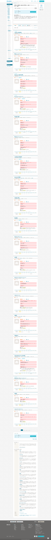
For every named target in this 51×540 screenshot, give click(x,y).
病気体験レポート (15, 527)
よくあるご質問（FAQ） (30, 526)
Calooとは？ (15, 525)
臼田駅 (19, 356)
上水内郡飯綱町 (9, 58)
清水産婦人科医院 (16, 116)
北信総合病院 (17, 32)
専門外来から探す (22, 528)
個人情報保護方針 (30, 527)
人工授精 (20, 465)
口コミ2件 (28, 281)
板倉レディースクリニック (18, 53)
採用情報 (10, 536)
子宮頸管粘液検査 (21, 480)
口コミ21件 (28, 100)
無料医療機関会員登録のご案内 (38, 525)
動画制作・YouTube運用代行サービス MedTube (40, 533)
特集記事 (15, 528)
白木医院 (15, 257)
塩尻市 (9, 17)
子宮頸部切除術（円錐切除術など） (22, 509)
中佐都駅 (21, 237)
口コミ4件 (28, 140)
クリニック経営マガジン (38, 530)
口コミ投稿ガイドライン (30, 525)
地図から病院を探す (9, 66)
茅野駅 (19, 336)
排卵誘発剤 (20, 488)
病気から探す (22, 525)
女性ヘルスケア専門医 (27, 515)
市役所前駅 (19, 75)
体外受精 (20, 469)
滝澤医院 (15, 393)
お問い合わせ (13, 536)
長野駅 (21, 75)
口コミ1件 (28, 397)
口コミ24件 (28, 79)
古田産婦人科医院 (16, 197)
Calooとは (32, 1)
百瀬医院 (15, 315)
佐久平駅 (19, 237)
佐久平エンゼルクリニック (18, 236)
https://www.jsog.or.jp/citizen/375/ (22, 447)
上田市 (9, 9)
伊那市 (9, 13)
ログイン (38, 1)
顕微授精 (20, 473)
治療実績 (28, 356)
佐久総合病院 (19, 355)
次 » (36, 27)
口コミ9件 (28, 120)
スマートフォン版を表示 (41, 536)
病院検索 (15, 526)
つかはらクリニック (17, 295)
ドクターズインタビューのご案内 (39, 527)
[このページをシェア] (34, 536)
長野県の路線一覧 (8, 62)
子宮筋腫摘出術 (20, 510)
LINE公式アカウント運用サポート (39, 532)
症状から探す (22, 526)
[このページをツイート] (36, 536)
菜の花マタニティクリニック (18, 136)
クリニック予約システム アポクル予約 (39, 528)
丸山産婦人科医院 (18, 74)
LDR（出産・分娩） (21, 454)
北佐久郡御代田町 (10, 25)
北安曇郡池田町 (9, 50)
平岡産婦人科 (16, 335)
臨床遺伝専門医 (20, 515)
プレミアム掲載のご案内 (38, 526)
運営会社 (7, 536)
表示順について (35, 25)
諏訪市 (9, 11)
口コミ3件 (28, 319)
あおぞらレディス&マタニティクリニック (20, 277)
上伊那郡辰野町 (9, 30)
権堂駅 (23, 75)
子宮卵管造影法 (20, 484)
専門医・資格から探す (23, 527)
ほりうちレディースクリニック (18, 96)
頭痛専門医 (23, 515)
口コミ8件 (28, 181)
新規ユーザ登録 (35, 1)
